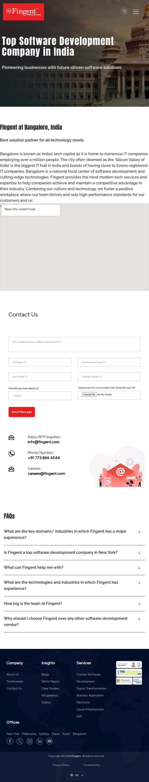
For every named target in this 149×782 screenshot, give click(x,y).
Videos (46, 702)
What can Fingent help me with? (33, 567)
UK (77, 775)
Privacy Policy (61, 765)
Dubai (56, 734)
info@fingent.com (44, 442)
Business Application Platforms (90, 699)
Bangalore (79, 734)
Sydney (44, 734)
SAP (79, 716)
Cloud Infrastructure (90, 709)
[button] (74, 534)
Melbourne (29, 734)
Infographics (50, 695)
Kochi (66, 734)
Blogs (45, 674)
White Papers (51, 681)
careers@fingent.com (46, 473)
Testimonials (14, 681)
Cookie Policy (91, 765)
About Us (12, 674)
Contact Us (14, 688)
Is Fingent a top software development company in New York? (61, 552)
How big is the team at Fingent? (33, 603)
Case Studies (50, 688)
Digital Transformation (91, 688)
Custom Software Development (88, 678)
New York (12, 734)
